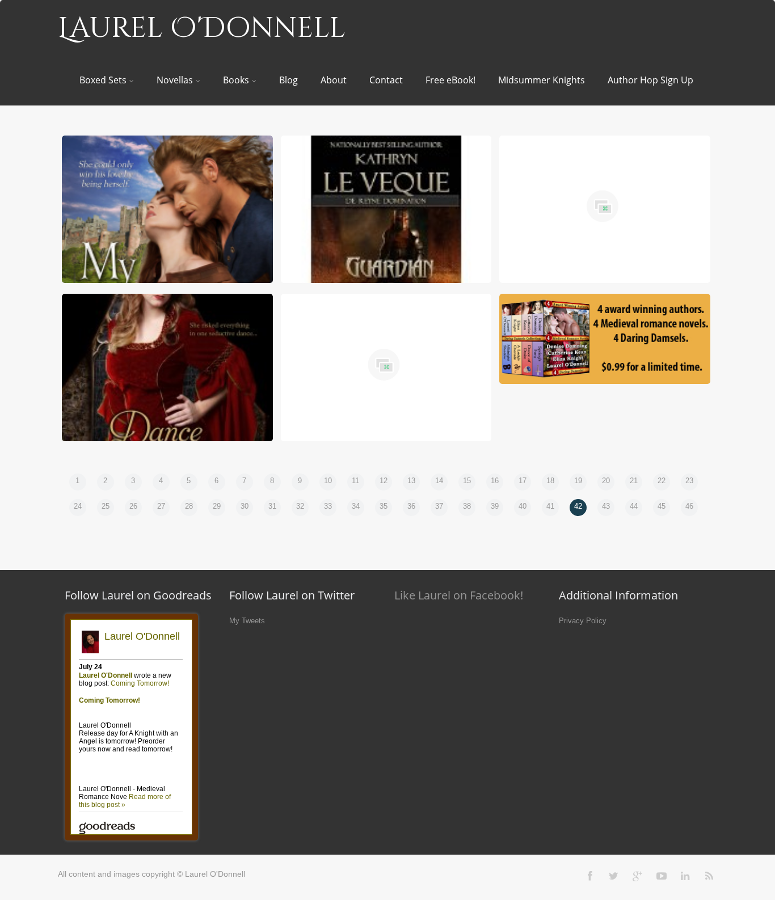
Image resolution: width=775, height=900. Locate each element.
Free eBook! (450, 80)
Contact (386, 80)
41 (550, 506)
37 (439, 506)
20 (606, 480)
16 (495, 480)
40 (523, 506)
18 (550, 480)
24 (78, 506)
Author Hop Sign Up (650, 80)
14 (439, 480)
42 (578, 506)
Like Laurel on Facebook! (458, 595)
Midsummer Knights (541, 80)
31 (272, 506)
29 (217, 506)
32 (300, 506)
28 (189, 506)
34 (356, 506)
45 (662, 506)
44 (634, 506)
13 (411, 480)
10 (328, 480)
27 (161, 506)
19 (578, 480)
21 (634, 480)
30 (244, 506)
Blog (288, 80)
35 (383, 506)
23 (689, 480)
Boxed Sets (103, 80)
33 (328, 506)
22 (662, 480)
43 (606, 506)
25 (105, 506)
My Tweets (247, 620)
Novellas (175, 80)
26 (133, 506)
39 (495, 506)
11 (355, 480)
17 (523, 480)
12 (383, 480)
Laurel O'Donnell (202, 28)
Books (236, 80)
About (334, 80)
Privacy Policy (582, 620)
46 (689, 506)
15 (467, 480)
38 (467, 506)
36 (411, 506)
